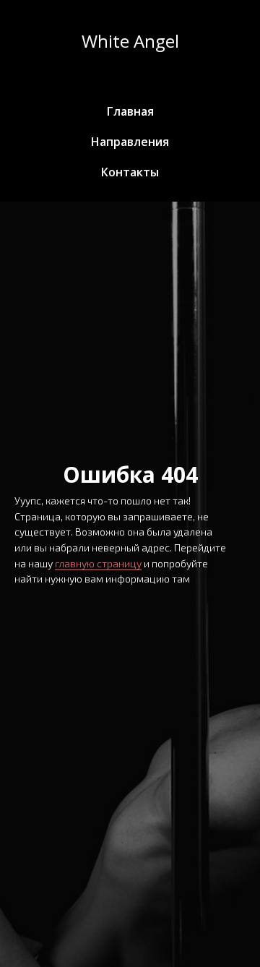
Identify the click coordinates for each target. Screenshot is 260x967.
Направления (130, 142)
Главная (130, 111)
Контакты (130, 172)
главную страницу (98, 563)
